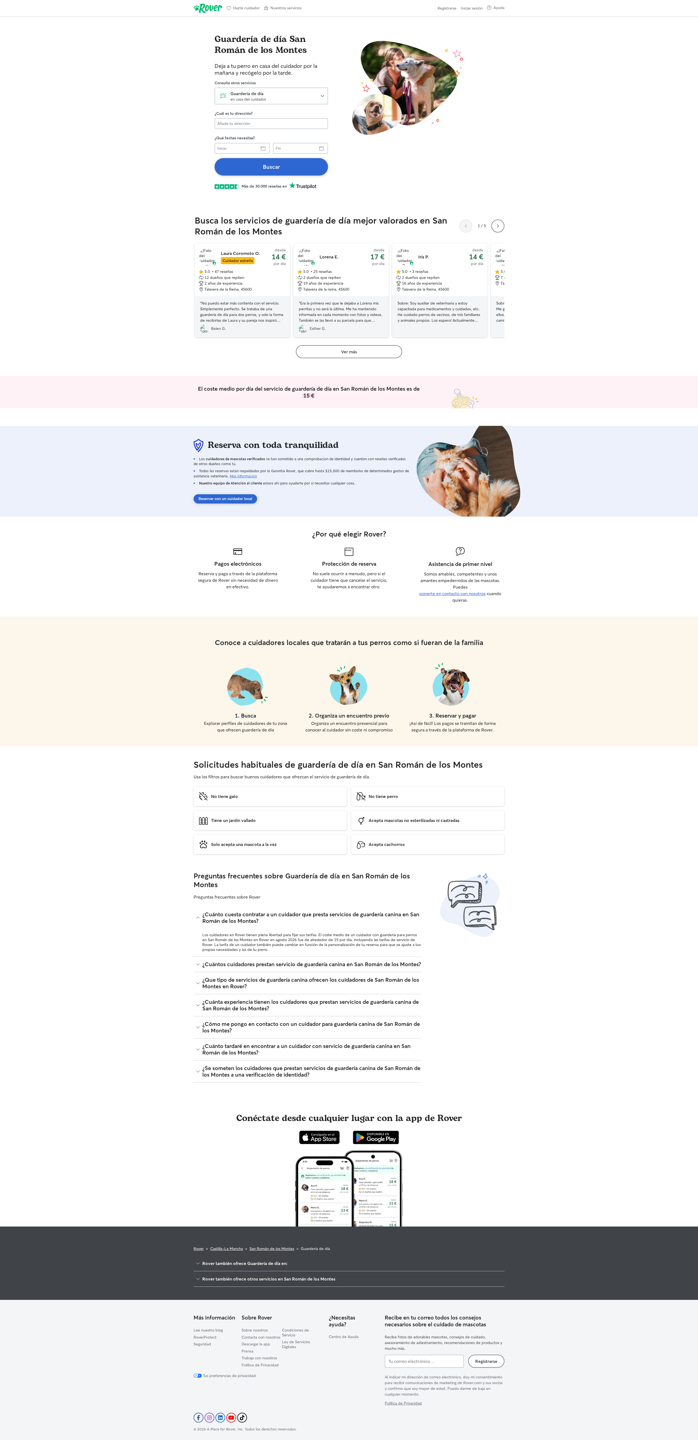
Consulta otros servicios (235, 82)
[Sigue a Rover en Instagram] (209, 1418)
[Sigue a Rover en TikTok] (242, 1418)
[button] (283, 8)
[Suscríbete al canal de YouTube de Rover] (231, 1418)
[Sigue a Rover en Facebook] (198, 1418)
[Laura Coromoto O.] (242, 290)
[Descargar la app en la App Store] (319, 1137)
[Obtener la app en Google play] (376, 1137)
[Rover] (208, 8)
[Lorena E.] (341, 290)
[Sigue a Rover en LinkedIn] (220, 1418)
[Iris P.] (440, 290)
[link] (271, 167)
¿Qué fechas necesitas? (235, 137)
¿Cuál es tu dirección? (233, 113)
